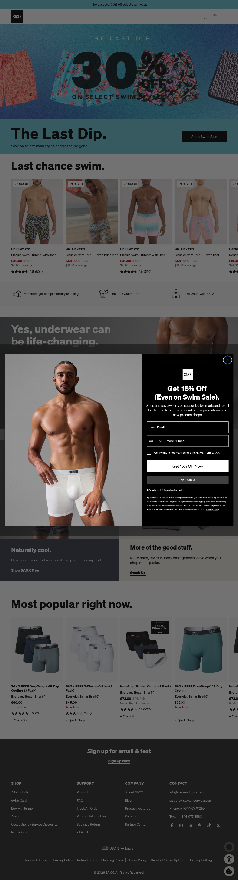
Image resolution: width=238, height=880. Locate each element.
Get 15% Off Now (187, 466)
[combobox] (155, 440)
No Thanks (188, 480)
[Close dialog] (227, 360)
